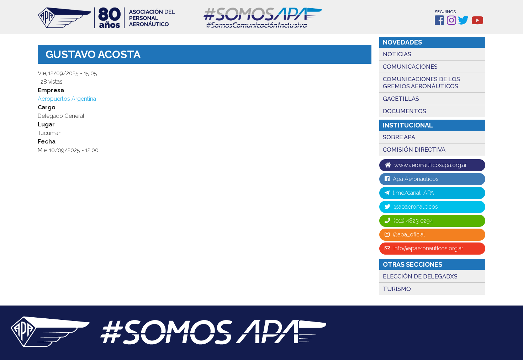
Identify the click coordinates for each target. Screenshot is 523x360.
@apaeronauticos (415, 206)
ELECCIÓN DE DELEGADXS (420, 276)
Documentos (404, 111)
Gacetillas (401, 98)
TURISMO (397, 288)
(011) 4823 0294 (412, 220)
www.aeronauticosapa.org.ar (430, 165)
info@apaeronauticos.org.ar (427, 248)
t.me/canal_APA (412, 192)
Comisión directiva (414, 149)
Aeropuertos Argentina (67, 98)
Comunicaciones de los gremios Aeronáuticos (421, 82)
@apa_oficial (408, 234)
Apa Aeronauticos (415, 179)
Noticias (397, 54)
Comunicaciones (410, 66)
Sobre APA (399, 137)
